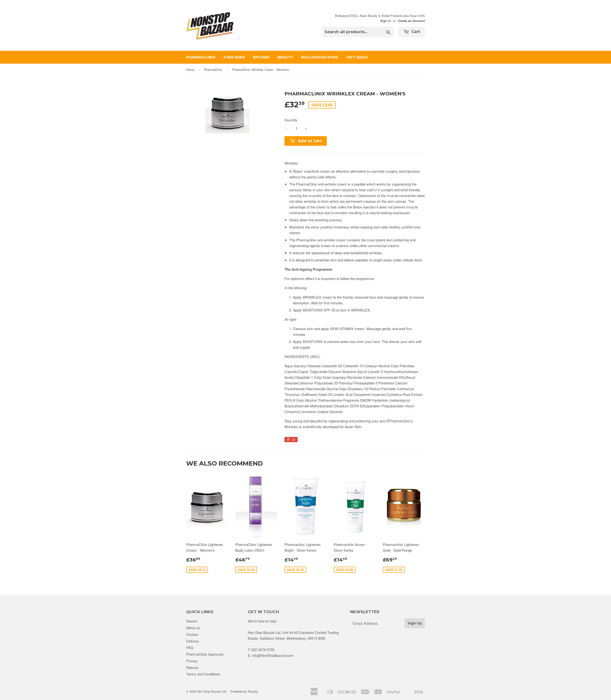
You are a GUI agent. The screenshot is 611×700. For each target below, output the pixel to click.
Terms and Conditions (203, 673)
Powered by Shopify (244, 691)
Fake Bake (234, 57)
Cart (415, 31)
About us (193, 627)
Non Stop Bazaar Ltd (211, 691)
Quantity (290, 120)
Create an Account (411, 21)
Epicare (261, 57)
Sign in (385, 21)
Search (191, 620)
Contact (192, 634)
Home (190, 69)
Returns (192, 667)
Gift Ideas (357, 57)
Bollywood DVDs (319, 57)
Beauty (285, 57)
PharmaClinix (201, 57)
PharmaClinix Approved (204, 654)
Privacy (192, 660)
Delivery (192, 640)
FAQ (189, 647)
